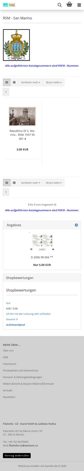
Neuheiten (9, 397)
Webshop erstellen (29, 466)
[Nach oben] (73, 465)
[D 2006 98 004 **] (42, 241)
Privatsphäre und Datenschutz (20, 370)
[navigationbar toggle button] (79, 5)
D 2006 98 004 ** (42, 257)
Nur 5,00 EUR (42, 265)
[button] (7, 82)
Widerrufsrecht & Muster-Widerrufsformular (28, 383)
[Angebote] (76, 225)
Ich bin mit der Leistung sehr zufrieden (28, 313)
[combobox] (31, 82)
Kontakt (7, 390)
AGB (5, 357)
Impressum (9, 364)
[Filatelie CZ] (8, 5)
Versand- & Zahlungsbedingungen (22, 377)
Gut (8, 303)
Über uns (8, 350)
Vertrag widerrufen (17, 455)
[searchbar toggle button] (59, 5)
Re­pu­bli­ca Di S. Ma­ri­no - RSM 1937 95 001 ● (22, 134)
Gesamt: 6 (12, 319)
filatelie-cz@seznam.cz (23, 445)
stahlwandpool (15, 324)
